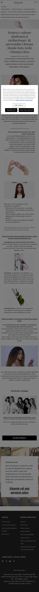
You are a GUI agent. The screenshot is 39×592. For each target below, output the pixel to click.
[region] (19, 99)
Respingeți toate (11, 109)
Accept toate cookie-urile (26, 109)
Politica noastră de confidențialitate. (24, 100)
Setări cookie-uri (19, 105)
